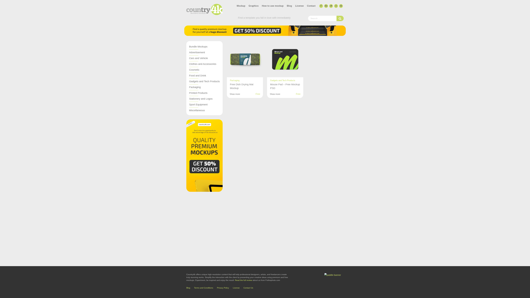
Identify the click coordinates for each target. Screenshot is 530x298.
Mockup (241, 6)
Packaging (195, 87)
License (299, 6)
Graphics (254, 6)
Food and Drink (197, 75)
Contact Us (248, 288)
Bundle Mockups (198, 46)
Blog (289, 6)
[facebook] (321, 6)
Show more (235, 94)
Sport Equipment (198, 104)
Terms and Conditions (203, 288)
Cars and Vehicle (198, 58)
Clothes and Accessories (202, 64)
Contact (311, 6)
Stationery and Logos (201, 98)
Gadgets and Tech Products (204, 81)
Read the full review (243, 280)
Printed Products (198, 93)
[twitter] (331, 6)
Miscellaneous (197, 110)
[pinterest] (340, 6)
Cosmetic (194, 69)
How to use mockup (272, 6)
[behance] (326, 6)
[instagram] (335, 6)
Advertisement (197, 52)
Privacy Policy (223, 288)
